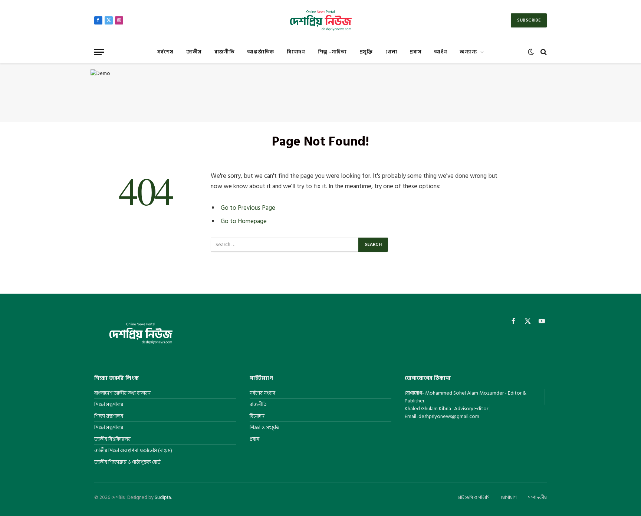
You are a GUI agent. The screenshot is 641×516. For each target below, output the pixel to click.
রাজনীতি (224, 52)
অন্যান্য (468, 52)
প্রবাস (415, 52)
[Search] (543, 52)
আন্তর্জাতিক (260, 52)
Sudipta (163, 497)
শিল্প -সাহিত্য (332, 52)
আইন (440, 52)
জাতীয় (194, 52)
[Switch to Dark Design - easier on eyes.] (531, 52)
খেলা (391, 52)
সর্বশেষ (165, 52)
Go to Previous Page (248, 208)
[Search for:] (285, 245)
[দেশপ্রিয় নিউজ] (320, 20)
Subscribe (528, 20)
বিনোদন (296, 52)
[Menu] (99, 52)
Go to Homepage (244, 221)
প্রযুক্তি (366, 52)
